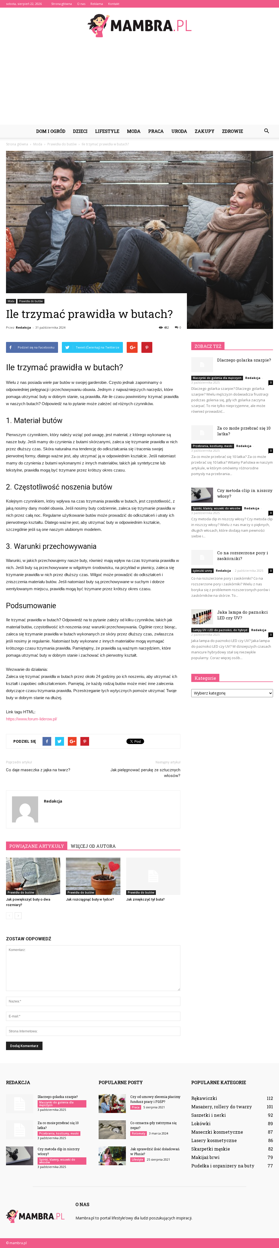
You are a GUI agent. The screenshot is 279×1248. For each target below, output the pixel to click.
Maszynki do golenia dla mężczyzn (217, 378)
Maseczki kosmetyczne (217, 1132)
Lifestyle (107, 131)
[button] (266, 131)
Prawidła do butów (31, 301)
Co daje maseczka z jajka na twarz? (38, 769)
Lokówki (201, 1123)
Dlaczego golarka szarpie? (244, 360)
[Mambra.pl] (139, 25)
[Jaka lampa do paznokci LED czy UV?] (202, 616)
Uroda (179, 131)
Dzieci (80, 131)
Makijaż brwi (205, 1157)
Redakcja (23, 327)
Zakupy (204, 131)
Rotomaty (138, 1133)
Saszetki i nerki (208, 1115)
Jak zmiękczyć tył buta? (145, 899)
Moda (134, 131)
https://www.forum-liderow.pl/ (31, 719)
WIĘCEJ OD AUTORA (93, 846)
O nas (81, 4)
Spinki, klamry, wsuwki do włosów (216, 508)
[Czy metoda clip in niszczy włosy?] (202, 495)
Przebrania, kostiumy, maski (212, 446)
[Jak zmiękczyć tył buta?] (153, 876)
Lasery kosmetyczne (214, 1140)
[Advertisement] (139, 84)
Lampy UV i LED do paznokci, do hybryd (220, 630)
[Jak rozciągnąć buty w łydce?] (93, 876)
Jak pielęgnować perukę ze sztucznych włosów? (145, 772)
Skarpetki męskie (210, 1149)
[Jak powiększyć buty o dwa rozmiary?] (33, 876)
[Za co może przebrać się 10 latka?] (202, 432)
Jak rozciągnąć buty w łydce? (90, 899)
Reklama (96, 4)
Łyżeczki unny (202, 571)
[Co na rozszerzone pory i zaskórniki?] (202, 557)
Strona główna (61, 4)
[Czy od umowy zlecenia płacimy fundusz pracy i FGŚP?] (112, 1103)
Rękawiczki (204, 1098)
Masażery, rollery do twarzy (221, 1106)
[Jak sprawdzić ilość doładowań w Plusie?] (112, 1155)
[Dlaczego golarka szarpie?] (202, 364)
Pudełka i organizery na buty (222, 1166)
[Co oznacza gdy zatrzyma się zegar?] (112, 1129)
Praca (156, 131)
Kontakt (113, 4)
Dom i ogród (50, 131)
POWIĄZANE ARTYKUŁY (36, 846)
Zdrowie (232, 131)
